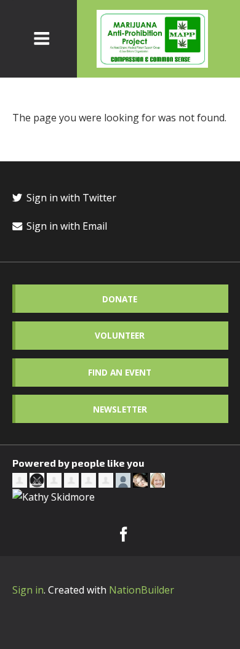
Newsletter (120, 409)
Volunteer (120, 335)
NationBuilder (141, 590)
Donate (119, 299)
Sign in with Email (65, 226)
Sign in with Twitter (70, 197)
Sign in (28, 590)
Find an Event (119, 372)
